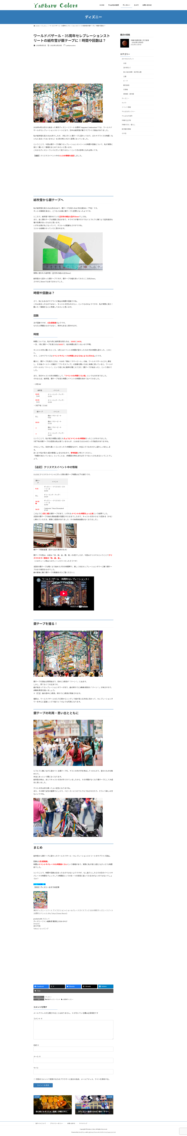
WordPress (81, 1132)
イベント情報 (126, 107)
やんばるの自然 (127, 116)
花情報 (125, 89)
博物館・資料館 (128, 94)
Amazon (36, 924)
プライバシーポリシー (56, 1123)
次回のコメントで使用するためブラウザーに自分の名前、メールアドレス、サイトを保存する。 (73, 1079)
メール (37, 1056)
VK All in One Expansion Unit (107, 1132)
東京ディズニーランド (53, 999)
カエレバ (46, 919)
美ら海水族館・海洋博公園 (132, 72)
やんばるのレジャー (128, 111)
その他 (124, 133)
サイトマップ (83, 1123)
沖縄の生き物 (126, 120)
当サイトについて (40, 1123)
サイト (36, 1068)
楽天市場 (36, 926)
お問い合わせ (71, 1123)
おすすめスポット (128, 59)
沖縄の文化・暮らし (128, 125)
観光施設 (126, 85)
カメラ (124, 103)
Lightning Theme (93, 1132)
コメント (37, 1018)
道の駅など (127, 67)
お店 (124, 63)
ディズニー (48, 997)
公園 (124, 76)
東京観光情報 (126, 129)
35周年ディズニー (68, 999)
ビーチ (125, 81)
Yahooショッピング (40, 929)
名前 (36, 1045)
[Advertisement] (52, 65)
